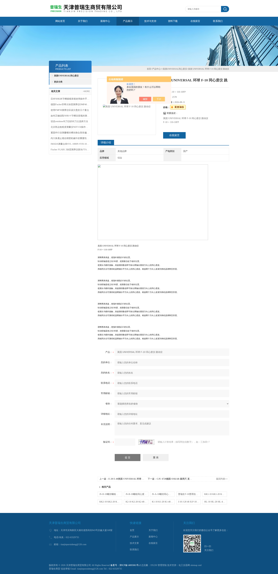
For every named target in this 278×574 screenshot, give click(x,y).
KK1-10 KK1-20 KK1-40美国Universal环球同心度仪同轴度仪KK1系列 (215, 494)
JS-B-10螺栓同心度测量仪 (137, 494)
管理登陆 (162, 565)
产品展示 (128, 21)
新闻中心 (105, 21)
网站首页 (60, 21)
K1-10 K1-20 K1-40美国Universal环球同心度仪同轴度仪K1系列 (163, 502)
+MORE (86, 91)
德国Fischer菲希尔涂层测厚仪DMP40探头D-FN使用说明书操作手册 (70, 104)
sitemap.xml (196, 565)
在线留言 (195, 21)
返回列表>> (222, 479)
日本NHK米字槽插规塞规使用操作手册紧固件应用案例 (70, 99)
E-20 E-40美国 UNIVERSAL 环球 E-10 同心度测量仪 (134, 479)
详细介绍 (106, 142)
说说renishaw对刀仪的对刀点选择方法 (69, 121)
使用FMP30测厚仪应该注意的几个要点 (70, 110)
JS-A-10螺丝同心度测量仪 (163, 494)
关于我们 (83, 21)
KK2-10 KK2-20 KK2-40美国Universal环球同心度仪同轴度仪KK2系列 (110, 502)
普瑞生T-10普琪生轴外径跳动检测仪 (189, 494)
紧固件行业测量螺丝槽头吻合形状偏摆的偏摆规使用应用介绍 (70, 132)
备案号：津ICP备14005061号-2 (125, 565)
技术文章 (134, 543)
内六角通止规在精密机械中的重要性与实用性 (70, 138)
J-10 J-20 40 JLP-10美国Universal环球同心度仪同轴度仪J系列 (189, 502)
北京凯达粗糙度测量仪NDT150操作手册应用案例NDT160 (70, 127)
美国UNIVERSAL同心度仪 (66, 75)
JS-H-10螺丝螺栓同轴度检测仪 (110, 494)
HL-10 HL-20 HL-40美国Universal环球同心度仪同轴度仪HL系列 (215, 502)
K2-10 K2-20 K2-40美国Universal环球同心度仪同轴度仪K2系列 (137, 502)
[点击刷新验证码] (146, 442)
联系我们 (218, 21)
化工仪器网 (184, 565)
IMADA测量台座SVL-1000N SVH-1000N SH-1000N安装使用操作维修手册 (70, 144)
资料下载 (173, 21)
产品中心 (156, 69)
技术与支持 (150, 21)
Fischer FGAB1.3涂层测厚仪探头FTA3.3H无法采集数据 (70, 149)
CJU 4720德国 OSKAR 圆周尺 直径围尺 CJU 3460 (182, 479)
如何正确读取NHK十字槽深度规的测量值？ (70, 116)
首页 (149, 69)
